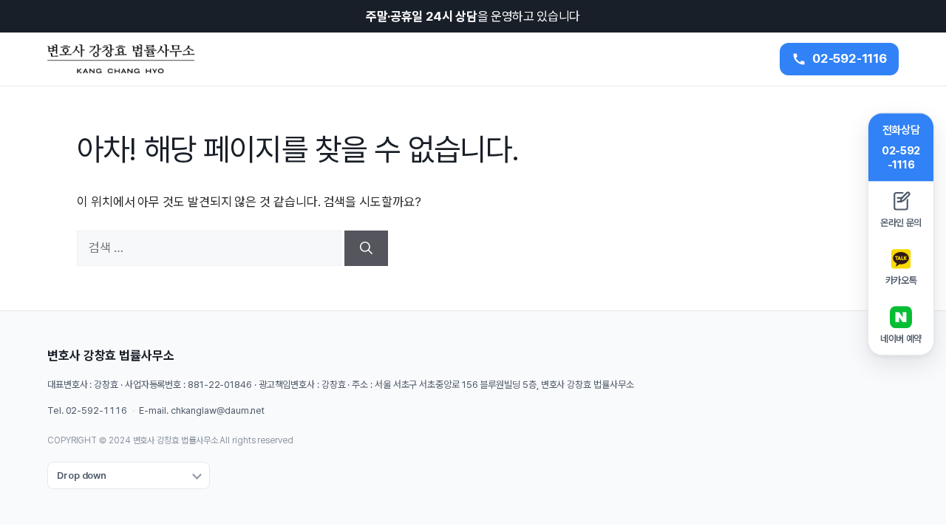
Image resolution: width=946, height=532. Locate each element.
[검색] (366, 248)
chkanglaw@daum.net (218, 410)
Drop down (81, 475)
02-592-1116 (96, 410)
